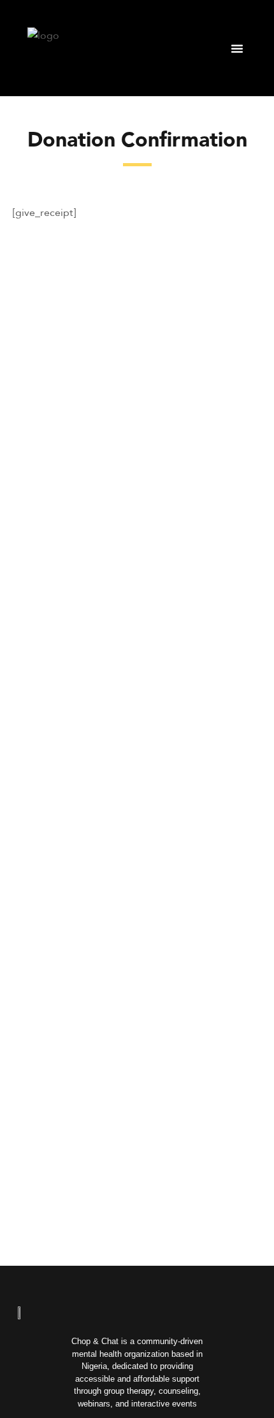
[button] (237, 48)
